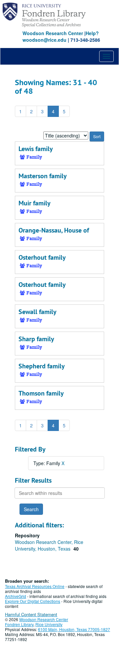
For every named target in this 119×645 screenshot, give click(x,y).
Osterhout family (42, 257)
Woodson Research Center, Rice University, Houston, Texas (49, 545)
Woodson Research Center (52, 33)
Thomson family (41, 393)
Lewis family (36, 148)
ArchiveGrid (15, 596)
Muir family (35, 203)
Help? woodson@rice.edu (60, 36)
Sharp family (36, 339)
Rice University (48, 624)
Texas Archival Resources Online (34, 586)
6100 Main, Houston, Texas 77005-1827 (74, 629)
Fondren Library (19, 624)
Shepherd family (42, 366)
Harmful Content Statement (31, 614)
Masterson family (43, 176)
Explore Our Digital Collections (32, 601)
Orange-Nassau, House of (54, 230)
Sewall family (38, 311)
